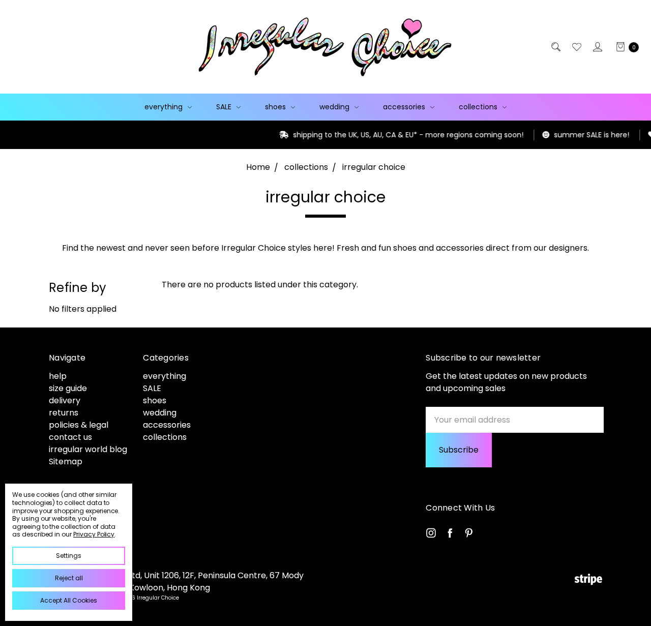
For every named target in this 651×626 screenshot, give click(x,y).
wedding (335, 107)
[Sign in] (596, 47)
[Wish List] (576, 47)
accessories (405, 107)
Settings (68, 555)
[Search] (555, 47)
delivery (64, 400)
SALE (224, 107)
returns (63, 413)
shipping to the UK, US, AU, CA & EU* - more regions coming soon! (374, 135)
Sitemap (65, 461)
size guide (68, 388)
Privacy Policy (93, 534)
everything (164, 107)
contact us (70, 437)
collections (479, 107)
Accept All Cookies (68, 600)
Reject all (69, 578)
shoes (276, 107)
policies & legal (78, 425)
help (58, 376)
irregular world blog (88, 449)
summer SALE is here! (558, 135)
